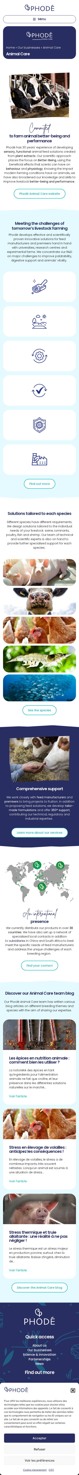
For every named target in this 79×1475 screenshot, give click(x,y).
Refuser (39, 1449)
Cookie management (35, 1469)
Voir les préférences (39, 1460)
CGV (51, 1469)
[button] (73, 1390)
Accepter (39, 1438)
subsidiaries (17, 941)
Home (10, 48)
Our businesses (29, 48)
